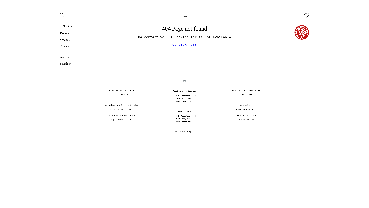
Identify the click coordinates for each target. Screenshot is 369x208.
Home (184, 17)
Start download (121, 94)
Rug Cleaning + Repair (122, 109)
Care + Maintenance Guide (121, 115)
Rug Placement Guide (122, 120)
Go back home (184, 44)
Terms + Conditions (246, 115)
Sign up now (246, 94)
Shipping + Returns (246, 109)
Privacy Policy (246, 120)
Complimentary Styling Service (121, 105)
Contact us (246, 105)
